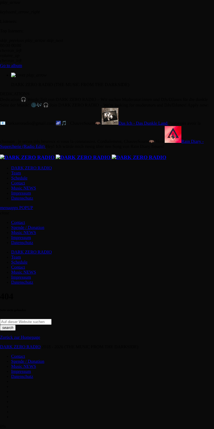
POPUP (21, 207)
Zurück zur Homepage (20, 337)
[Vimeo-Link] (83, 157)
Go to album (11, 65)
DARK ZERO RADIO (20, 347)
